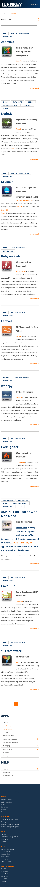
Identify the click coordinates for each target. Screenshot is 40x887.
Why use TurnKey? (6, 800)
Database (6, 752)
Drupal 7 (7, 182)
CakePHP (8, 586)
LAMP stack (4, 874)
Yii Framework (11, 651)
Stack (5, 108)
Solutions (5, 816)
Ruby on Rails (10, 256)
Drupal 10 (4, 210)
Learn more (34, 88)
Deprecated (23, 500)
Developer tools (8, 756)
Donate (3, 842)
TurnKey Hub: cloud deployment (11, 822)
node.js (30, 102)
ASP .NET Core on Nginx (21, 543)
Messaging (6, 746)
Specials (5, 722)
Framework (8, 36)
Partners (3, 809)
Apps (5, 716)
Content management (20, 33)
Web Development (6, 854)
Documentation (8, 776)
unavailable (8, 500)
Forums (5, 769)
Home (3, 13)
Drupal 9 (19, 207)
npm (12, 148)
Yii (17, 662)
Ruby (5, 248)
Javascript (17, 102)
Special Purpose (6, 861)
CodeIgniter (9, 447)
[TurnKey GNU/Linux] (11, 6)
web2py (6, 386)
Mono (5, 503)
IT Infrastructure (8, 736)
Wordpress (4, 876)
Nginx (5, 102)
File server (4, 879)
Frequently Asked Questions (9, 837)
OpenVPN (4, 869)
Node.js (6, 113)
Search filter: (6, 19)
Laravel (6, 321)
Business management (10, 742)
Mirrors (3, 804)
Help (5, 762)
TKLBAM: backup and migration (10, 824)
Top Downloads (7, 866)
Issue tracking (7, 749)
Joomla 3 (7, 42)
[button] (34, 4)
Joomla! (19, 61)
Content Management (7, 849)
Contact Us (4, 807)
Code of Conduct (6, 802)
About (3, 797)
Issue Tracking (5, 856)
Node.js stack (5, 871)
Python (6, 377)
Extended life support (24, 200)
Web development (10, 105)
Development (7, 772)
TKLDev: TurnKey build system (10, 827)
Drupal (3, 213)
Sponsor (3, 812)
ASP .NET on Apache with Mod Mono (19, 514)
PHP (4, 33)
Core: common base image (9, 819)
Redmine (3, 881)
